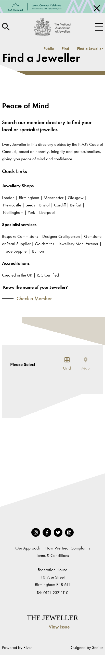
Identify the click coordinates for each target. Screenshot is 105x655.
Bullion (38, 251)
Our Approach (27, 548)
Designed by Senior (86, 647)
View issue (59, 627)
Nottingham (13, 212)
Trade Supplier (15, 251)
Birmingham (29, 197)
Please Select (22, 364)
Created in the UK (17, 275)
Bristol (45, 205)
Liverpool (47, 212)
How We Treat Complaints (67, 548)
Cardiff (60, 205)
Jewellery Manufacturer (78, 243)
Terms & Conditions (52, 555)
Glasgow (76, 197)
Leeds (30, 205)
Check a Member (33, 298)
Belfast (75, 205)
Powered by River (17, 647)
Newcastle (12, 205)
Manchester (54, 197)
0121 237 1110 (56, 592)
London (9, 197)
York (31, 212)
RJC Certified (48, 275)
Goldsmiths (44, 243)
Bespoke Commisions (20, 236)
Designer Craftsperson (61, 236)
